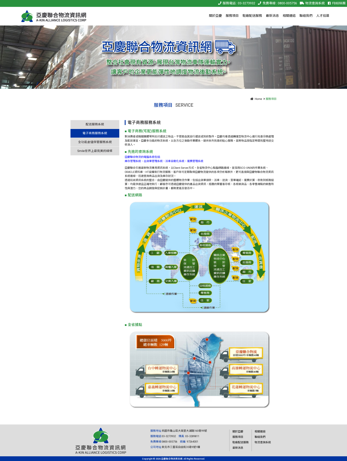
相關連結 (260, 431)
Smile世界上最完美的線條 (94, 151)
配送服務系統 (95, 124)
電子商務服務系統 (95, 133)
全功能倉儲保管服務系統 (95, 142)
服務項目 (237, 437)
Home (258, 99)
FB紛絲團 (339, 3)
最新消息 (237, 447)
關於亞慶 (237, 431)
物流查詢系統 (315, 3)
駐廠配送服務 (240, 442)
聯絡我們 (260, 437)
